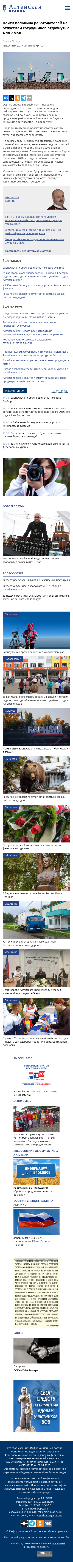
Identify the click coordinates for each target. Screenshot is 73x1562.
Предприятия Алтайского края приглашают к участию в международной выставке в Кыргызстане (36, 315)
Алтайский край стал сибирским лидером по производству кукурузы (30, 323)
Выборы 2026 (22, 1058)
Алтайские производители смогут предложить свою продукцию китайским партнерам (34, 379)
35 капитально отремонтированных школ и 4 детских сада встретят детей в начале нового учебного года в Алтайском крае (35, 276)
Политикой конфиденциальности (44, 1545)
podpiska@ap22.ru (50, 1515)
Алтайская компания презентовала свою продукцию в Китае (36, 362)
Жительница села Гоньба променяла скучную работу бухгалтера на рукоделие (33, 231)
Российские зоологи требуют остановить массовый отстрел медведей (34, 295)
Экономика (29, 45)
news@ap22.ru (39, 1508)
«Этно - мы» (22, 1101)
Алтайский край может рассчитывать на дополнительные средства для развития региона (33, 332)
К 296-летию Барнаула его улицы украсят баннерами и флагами (36, 286)
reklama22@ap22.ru (50, 1512)
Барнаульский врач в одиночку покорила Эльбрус (33, 267)
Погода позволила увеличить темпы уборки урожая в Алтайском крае (35, 370)
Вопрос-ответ (13, 573)
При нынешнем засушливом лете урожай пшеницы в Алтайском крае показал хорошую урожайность (33, 220)
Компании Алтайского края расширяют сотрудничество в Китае (27, 341)
